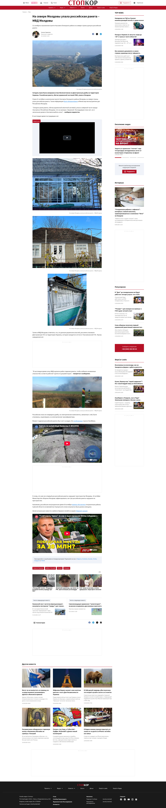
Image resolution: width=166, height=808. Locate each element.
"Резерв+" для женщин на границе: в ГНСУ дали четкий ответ (128, 310)
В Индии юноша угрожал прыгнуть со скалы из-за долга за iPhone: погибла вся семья (97, 731)
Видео (61, 8)
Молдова (66, 568)
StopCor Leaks (101, 8)
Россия (60, 568)
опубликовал (78, 421)
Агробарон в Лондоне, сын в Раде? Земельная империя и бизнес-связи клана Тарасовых (127, 400)
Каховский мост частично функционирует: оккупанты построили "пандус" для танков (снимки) (48, 606)
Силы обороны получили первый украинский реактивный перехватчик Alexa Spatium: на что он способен (128, 327)
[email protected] (35, 804)
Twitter (94, 559)
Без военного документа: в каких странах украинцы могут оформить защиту (127, 53)
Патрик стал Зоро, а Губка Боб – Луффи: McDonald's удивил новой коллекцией (65, 731)
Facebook (84, 559)
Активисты (56, 804)
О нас (54, 797)
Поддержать (126, 3)
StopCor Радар (113, 8)
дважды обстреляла (79, 505)
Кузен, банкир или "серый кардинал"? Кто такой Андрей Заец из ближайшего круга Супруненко (129, 383)
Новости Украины (38, 568)
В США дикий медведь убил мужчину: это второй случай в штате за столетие (98, 691)
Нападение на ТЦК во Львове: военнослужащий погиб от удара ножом (129, 19)
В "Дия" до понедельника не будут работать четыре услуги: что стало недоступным (127, 294)
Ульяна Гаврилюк (46, 32)
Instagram (37, 561)
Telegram (79, 559)
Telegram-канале (81, 511)
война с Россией (50, 568)
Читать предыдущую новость (41, 600)
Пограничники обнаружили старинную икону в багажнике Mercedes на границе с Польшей (36, 731)
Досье (90, 8)
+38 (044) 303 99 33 (129, 349)
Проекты (51, 8)
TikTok (42, 561)
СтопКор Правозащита (59, 799)
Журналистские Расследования (62, 802)
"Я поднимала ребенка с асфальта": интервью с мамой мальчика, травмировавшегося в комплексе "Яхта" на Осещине (129, 212)
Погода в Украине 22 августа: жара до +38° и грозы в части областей (128, 36)
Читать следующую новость (77, 600)
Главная (24, 12)
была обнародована (71, 101)
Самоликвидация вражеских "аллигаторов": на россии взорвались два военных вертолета (85, 605)
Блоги (82, 8)
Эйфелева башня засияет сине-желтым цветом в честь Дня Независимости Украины (67, 692)
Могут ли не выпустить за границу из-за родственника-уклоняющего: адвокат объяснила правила (35, 692)
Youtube (90, 559)
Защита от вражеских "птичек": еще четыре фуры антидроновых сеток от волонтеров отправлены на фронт (128, 151)
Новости (72, 8)
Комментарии (40, 623)
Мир (29, 12)
